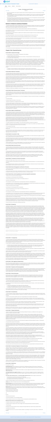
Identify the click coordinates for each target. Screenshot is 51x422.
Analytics (36, 3)
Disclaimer (22, 420)
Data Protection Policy (30, 420)
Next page (44, 10)
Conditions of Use (26, 420)
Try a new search (31, 3)
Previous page (7, 10)
